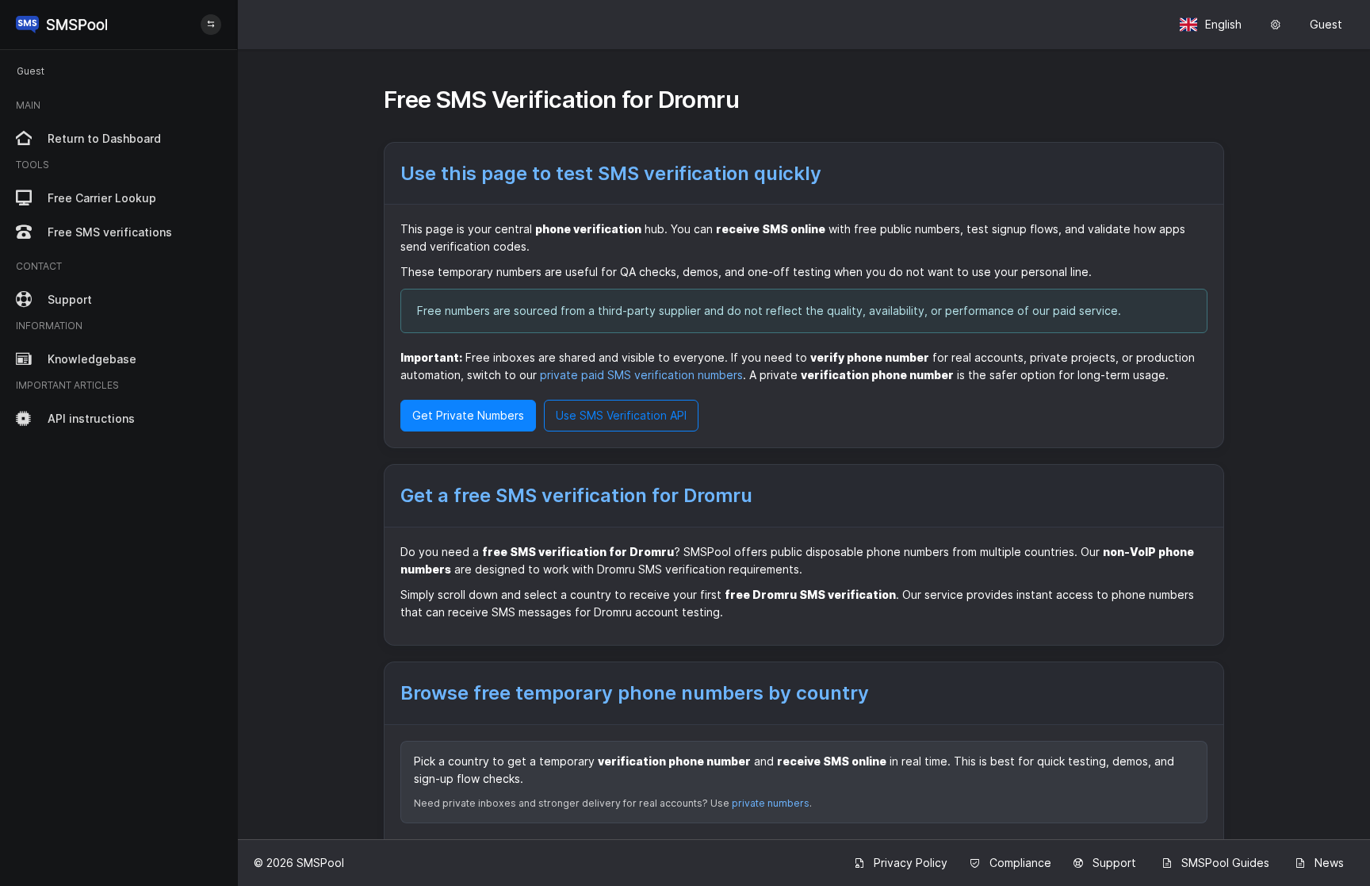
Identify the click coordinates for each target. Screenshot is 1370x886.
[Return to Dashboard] (61, 24)
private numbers (770, 803)
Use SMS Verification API (621, 415)
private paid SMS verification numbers (641, 375)
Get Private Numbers (468, 415)
